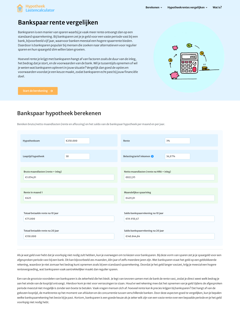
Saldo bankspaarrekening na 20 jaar (144, 230)
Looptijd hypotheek (33, 156)
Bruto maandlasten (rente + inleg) (43, 171)
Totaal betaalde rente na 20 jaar (41, 230)
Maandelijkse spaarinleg (137, 192)
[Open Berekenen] (161, 8)
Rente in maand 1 (33, 192)
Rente (126, 140)
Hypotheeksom (31, 140)
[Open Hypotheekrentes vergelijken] (206, 8)
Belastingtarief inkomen (136, 156)
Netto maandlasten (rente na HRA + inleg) (147, 171)
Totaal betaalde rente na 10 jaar (41, 213)
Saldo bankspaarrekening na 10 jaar (143, 213)
